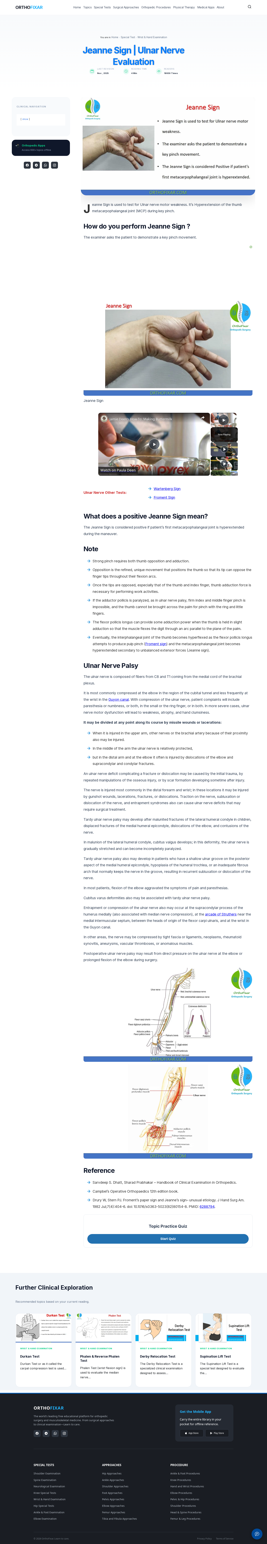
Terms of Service (224, 1538)
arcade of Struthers (221, 914)
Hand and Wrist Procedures (187, 1486)
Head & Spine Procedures (185, 1512)
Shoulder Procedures (183, 1505)
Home (77, 7)
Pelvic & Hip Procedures (184, 1499)
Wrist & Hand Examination (152, 37)
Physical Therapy (184, 7)
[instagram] (54, 165)
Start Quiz (168, 1239)
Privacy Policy (204, 1538)
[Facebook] (27, 165)
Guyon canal (118, 699)
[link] (104, 418)
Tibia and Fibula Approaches (119, 1518)
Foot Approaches (112, 1493)
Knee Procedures (180, 1480)
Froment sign (155, 644)
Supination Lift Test (215, 1356)
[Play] (224, 449)
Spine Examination (45, 1480)
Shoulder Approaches (115, 1486)
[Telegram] (36, 165)
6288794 (207, 1206)
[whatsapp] (45, 165)
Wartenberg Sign (167, 489)
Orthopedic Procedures (156, 7)
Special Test (128, 37)
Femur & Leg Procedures (185, 1518)
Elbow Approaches (113, 1505)
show (25, 119)
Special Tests (102, 7)
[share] (202, 417)
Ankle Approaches (113, 1480)
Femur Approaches (113, 1512)
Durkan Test (29, 1356)
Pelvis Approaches (113, 1499)
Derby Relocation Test (157, 1356)
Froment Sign (164, 497)
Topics (87, 7)
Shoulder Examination (47, 1473)
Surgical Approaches (126, 7)
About (220, 7)
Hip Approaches (112, 1473)
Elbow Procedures (181, 1493)
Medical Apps (206, 7)
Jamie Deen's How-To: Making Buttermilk (141, 419)
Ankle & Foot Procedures (185, 1473)
